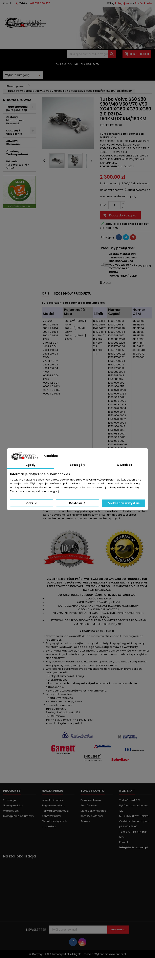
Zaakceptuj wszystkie (123, 503)
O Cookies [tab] (124, 465)
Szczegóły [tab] (77, 465)
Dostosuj (76, 503)
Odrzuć (31, 503)
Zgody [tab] (30, 465)
